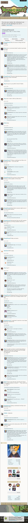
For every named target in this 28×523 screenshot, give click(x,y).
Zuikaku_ (6, 413)
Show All (18, 478)
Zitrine (5, 48)
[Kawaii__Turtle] (18, 475)
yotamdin (6, 424)
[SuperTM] (18, 485)
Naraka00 (5, 225)
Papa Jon (8, 394)
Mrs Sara (5, 212)
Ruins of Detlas (17, 498)
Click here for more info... (13, 520)
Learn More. (9, 25)
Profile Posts (6, 38)
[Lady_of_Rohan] (18, 471)
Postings (22, 38)
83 (19, 464)
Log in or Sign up (23, 0)
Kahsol (5, 381)
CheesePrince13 (7, 42)
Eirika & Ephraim (14, 387)
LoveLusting (13, 417)
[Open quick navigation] (26, 17)
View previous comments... (8, 105)
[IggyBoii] (10, 471)
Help (26, 520)
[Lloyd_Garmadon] (18, 489)
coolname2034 (9, 171)
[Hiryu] (10, 485)
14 (18, 481)
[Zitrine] (14, 489)
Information (7, 40)
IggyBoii (8, 310)
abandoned (6, 250)
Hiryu (5, 83)
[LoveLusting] (10, 475)
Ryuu (10, 212)
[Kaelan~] (10, 489)
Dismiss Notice (23, 517)
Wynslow (5, 410)
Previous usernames (19, 40)
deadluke (8, 235)
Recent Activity (14, 38)
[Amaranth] (14, 471)
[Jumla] (14, 475)
